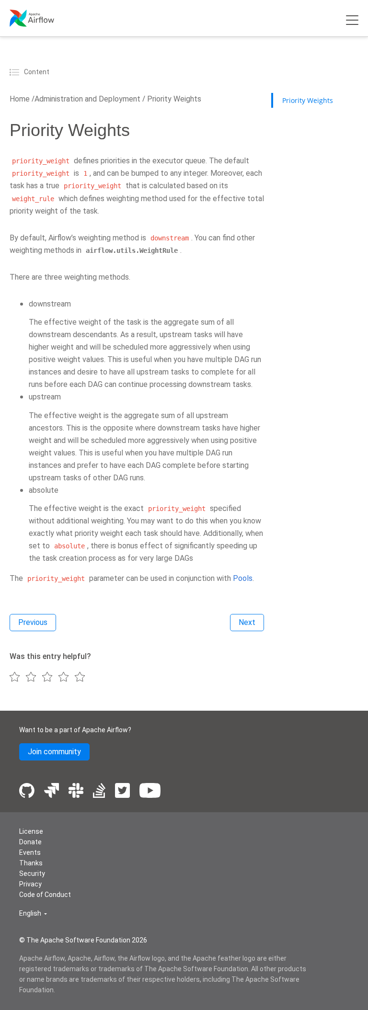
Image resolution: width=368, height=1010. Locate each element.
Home (20, 98)
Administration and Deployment (87, 98)
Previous (32, 622)
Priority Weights (173, 98)
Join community (54, 751)
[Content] (16, 72)
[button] (33, 913)
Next (247, 622)
